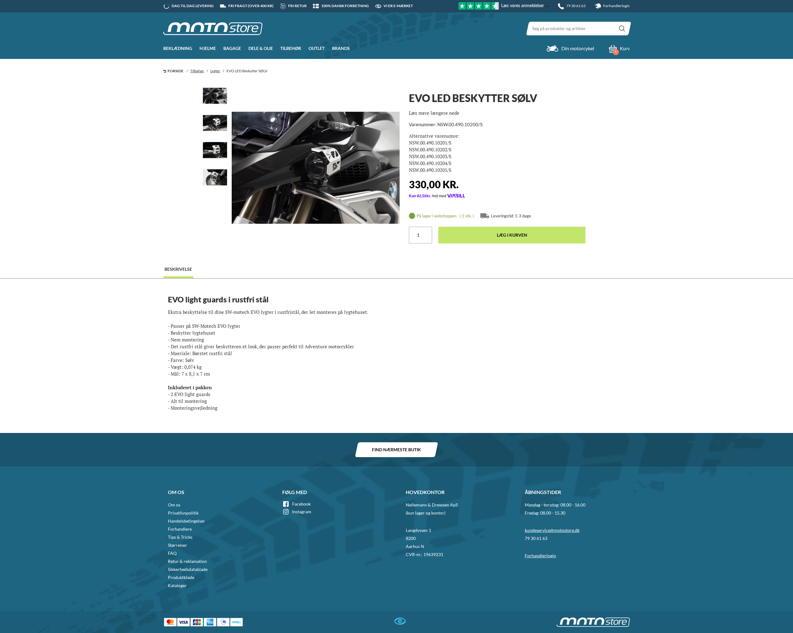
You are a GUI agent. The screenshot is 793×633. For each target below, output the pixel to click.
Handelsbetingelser (186, 521)
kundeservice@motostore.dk (552, 530)
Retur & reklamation (187, 561)
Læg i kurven (512, 235)
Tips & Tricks (180, 537)
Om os (174, 504)
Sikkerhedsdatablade (188, 569)
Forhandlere (180, 529)
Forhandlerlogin (616, 5)
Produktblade (181, 577)
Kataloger (177, 585)
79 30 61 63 (536, 538)
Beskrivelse (178, 269)
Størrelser (177, 545)
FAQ (172, 553)
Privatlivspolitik (183, 512)
